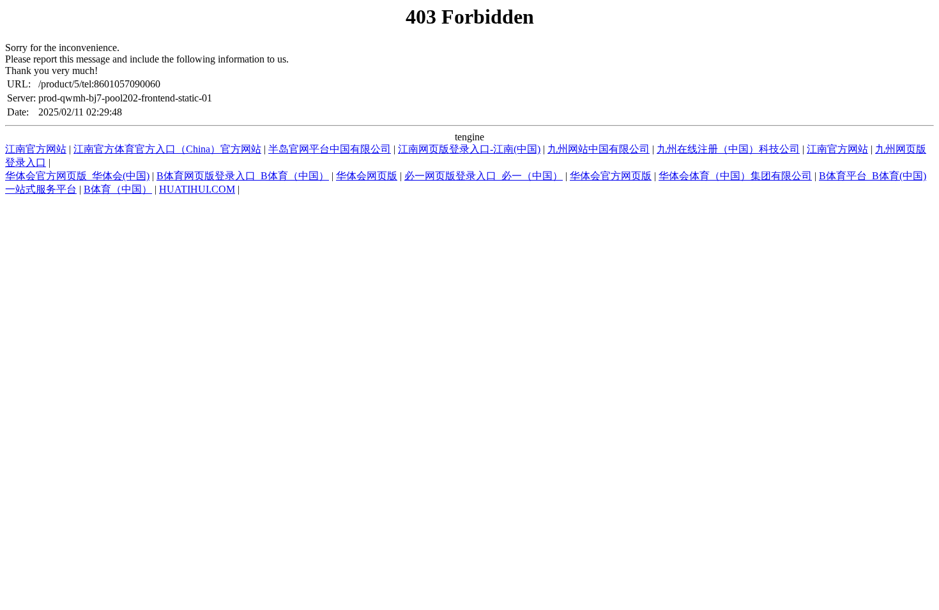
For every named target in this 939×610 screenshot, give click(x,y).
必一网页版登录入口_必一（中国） (483, 175)
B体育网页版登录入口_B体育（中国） (242, 175)
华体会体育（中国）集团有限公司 (735, 175)
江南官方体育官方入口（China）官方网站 (167, 149)
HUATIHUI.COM (197, 189)
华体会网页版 (366, 175)
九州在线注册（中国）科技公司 (728, 149)
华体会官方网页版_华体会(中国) (77, 175)
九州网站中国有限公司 (598, 149)
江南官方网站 (35, 149)
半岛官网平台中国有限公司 (329, 149)
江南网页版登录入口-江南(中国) (469, 149)
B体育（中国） (118, 189)
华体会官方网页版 (611, 175)
